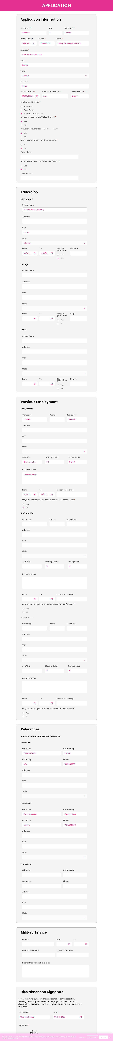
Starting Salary (51, 457)
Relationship (68, 748)
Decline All (92, 1037)
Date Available (28, 91)
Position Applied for (50, 91)
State (24, 447)
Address (26, 426)
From (58, 939)
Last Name (68, 28)
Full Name (26, 748)
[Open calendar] (81, 1017)
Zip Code (24, 82)
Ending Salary (74, 457)
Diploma (74, 249)
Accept (103, 1037)
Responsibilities (29, 470)
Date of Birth (27, 39)
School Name (28, 205)
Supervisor (71, 415)
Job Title (26, 457)
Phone (52, 415)
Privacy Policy (13, 1038)
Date (56, 1012)
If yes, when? (26, 152)
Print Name (23, 1012)
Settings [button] (82, 1037)
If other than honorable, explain (36, 963)
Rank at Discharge (30, 950)
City (24, 436)
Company (26, 415)
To (75, 939)
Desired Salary (77, 91)
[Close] (110, 1037)
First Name (25, 28)
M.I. (50, 28)
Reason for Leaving (64, 490)
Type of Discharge (64, 950)
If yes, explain (26, 173)
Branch (25, 939)
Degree (73, 314)
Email (58, 39)
